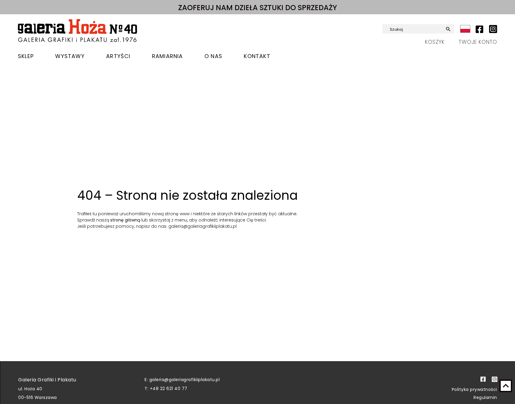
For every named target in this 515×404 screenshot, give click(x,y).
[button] (446, 29)
